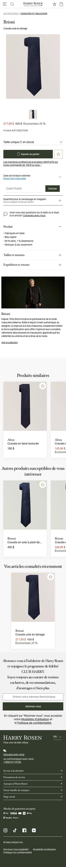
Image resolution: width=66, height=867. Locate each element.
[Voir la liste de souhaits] (54, 4)
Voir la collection (9, 342)
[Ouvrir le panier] (61, 4)
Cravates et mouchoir (34, 13)
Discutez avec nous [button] (13, 754)
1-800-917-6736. (12, 762)
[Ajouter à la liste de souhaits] (42, 385)
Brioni (9, 22)
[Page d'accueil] (33, 4)
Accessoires (11, 13)
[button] (4, 4)
